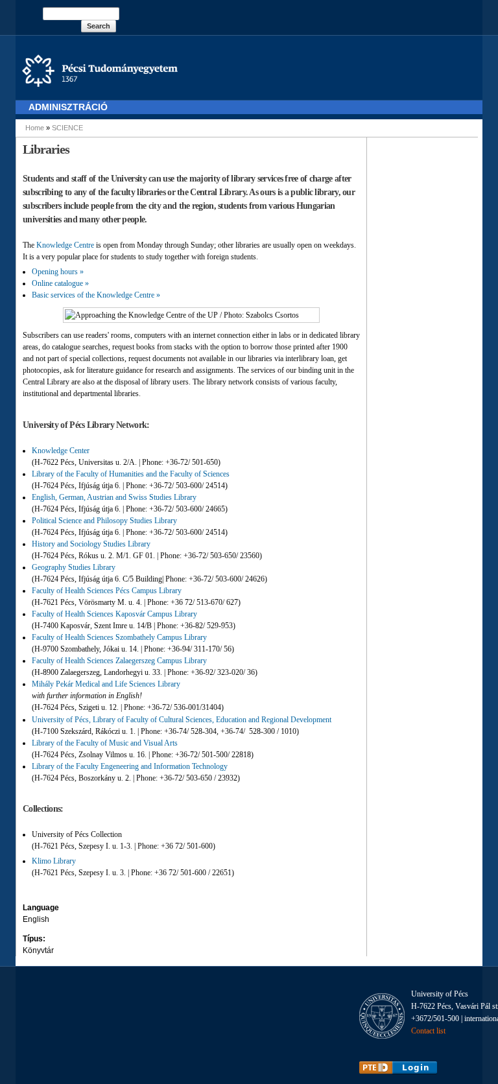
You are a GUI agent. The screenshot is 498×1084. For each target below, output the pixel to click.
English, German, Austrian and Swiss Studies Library (114, 497)
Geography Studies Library (73, 567)
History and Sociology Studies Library (91, 543)
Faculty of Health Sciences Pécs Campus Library (108, 590)
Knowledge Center (60, 450)
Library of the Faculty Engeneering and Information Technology (130, 766)
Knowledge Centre (65, 245)
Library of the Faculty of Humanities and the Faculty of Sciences (131, 473)
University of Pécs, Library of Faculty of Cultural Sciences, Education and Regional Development (182, 719)
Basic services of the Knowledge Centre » (96, 295)
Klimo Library (54, 861)
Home (34, 128)
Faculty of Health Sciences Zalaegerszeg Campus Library (119, 660)
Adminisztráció (68, 107)
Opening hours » (58, 271)
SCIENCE (67, 128)
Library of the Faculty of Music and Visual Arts (105, 743)
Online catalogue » (60, 283)
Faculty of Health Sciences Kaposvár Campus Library (114, 614)
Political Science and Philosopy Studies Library (104, 520)
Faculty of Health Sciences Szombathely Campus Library (119, 637)
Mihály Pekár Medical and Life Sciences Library (106, 684)
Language (41, 907)
